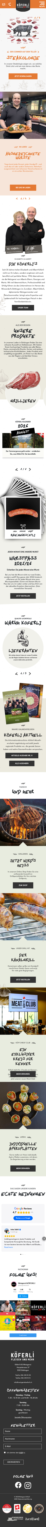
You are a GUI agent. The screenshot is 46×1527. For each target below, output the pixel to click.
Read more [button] (8, 1247)
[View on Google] (6, 1230)
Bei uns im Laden (23, 188)
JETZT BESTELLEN (23, 596)
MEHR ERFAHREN (23, 1074)
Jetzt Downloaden (23, 76)
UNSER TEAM (23, 308)
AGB (15, 1499)
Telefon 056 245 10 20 (23, 1375)
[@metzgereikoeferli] (13, 1284)
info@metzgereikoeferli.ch (23, 1382)
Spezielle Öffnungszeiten (23, 1417)
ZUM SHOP (23, 885)
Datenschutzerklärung (25, 1499)
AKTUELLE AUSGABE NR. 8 (21, 756)
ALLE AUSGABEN (22, 763)
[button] (2, 1238)
